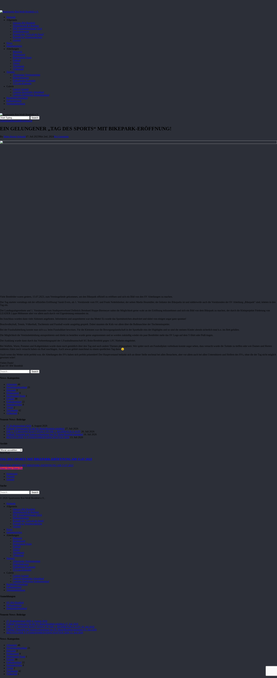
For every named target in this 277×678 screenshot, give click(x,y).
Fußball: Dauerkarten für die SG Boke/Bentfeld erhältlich (35, 428)
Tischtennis (12, 410)
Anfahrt (10, 479)
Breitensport (26, 120)
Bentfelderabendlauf (16, 387)
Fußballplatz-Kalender (24, 567)
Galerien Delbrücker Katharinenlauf (31, 581)
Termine (10, 558)
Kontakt (10, 476)
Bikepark (15, 120)
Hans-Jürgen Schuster (15, 136)
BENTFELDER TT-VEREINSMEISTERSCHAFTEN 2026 (37, 437)
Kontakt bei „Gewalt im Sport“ (28, 520)
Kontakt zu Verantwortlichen (27, 523)
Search (35, 118)
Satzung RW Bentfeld (24, 509)
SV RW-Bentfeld (15, 602)
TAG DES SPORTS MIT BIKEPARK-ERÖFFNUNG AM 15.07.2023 (36, 465)
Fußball (10, 398)
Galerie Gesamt (21, 575)
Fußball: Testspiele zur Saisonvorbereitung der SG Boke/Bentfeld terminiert (44, 434)
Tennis (9, 407)
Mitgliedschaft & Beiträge (26, 512)
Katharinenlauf (13, 401)
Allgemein (5, 120)
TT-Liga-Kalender (22, 570)
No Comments (61, 136)
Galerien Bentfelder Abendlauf (28, 578)
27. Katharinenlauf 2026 (18, 425)
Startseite (11, 503)
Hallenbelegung (21, 518)
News (9, 529)
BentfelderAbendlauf (17, 584)
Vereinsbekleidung (15, 590)
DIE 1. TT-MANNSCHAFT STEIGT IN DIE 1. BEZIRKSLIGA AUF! (43, 431)
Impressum (11, 473)
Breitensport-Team (15, 396)
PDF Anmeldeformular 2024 (27, 515)
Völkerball (11, 413)
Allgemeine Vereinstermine (26, 561)
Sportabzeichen (14, 404)
